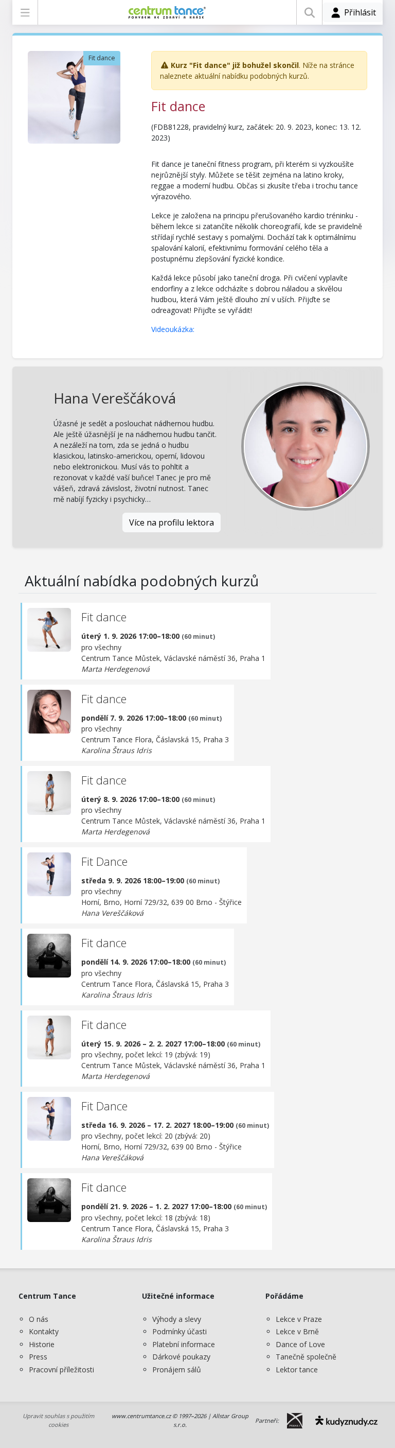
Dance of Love (300, 1344)
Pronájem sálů (176, 1369)
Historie (42, 1344)
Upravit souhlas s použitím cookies (58, 1420)
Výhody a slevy (176, 1319)
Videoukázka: (173, 329)
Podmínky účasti (179, 1331)
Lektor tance (297, 1369)
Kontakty (44, 1331)
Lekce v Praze (299, 1319)
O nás (38, 1319)
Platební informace (183, 1344)
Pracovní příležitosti (61, 1369)
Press (38, 1357)
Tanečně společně (306, 1357)
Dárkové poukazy (181, 1357)
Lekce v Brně (297, 1331)
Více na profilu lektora (171, 522)
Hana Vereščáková (114, 398)
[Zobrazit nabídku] (25, 12)
